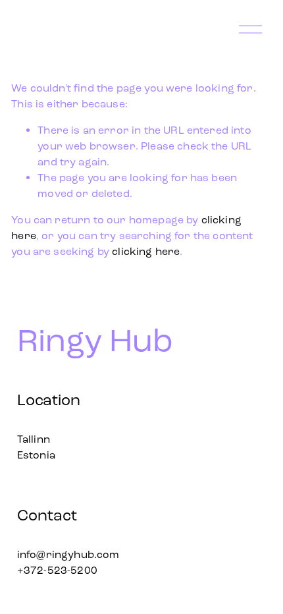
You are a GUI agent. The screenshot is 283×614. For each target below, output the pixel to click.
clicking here (146, 251)
